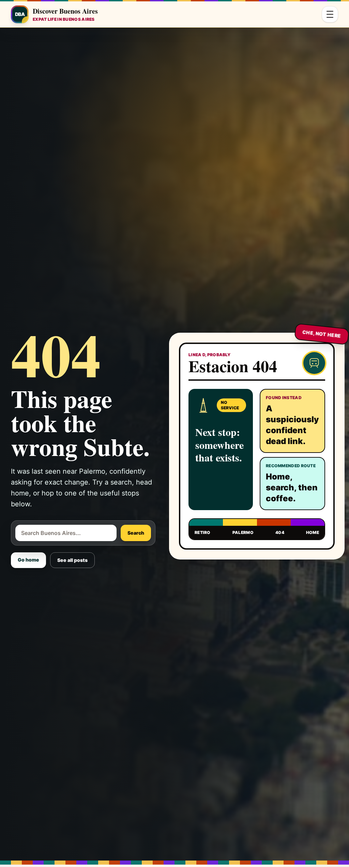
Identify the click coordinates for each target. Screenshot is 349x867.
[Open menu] (330, 14)
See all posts (72, 560)
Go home (28, 560)
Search (135, 533)
